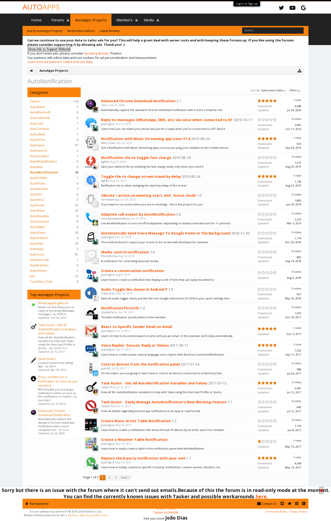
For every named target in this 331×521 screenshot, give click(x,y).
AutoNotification (44, 172)
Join (32, 276)
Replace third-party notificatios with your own (143, 458)
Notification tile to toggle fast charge (136, 157)
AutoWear (37, 210)
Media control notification (125, 251)
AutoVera (37, 199)
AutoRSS (36, 194)
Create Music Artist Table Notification (136, 420)
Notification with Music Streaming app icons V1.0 (145, 138)
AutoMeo (36, 167)
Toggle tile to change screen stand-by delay (141, 176)
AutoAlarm (37, 107)
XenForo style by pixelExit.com (88, 515)
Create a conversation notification (132, 270)
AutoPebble (38, 178)
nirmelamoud (110, 199)
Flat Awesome (39, 504)
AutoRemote (39, 189)
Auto (41, 7)
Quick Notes (47, 359)
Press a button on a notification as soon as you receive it (58, 381)
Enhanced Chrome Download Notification (54, 413)
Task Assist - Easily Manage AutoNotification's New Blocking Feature (164, 401)
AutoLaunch (38, 150)
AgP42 (105, 161)
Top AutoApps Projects (49, 294)
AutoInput (37, 145)
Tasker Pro (108, 387)
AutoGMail (37, 134)
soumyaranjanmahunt (115, 218)
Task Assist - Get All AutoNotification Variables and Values (57, 329)
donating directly (96, 53)
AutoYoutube (39, 221)
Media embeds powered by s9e (44, 515)
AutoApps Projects (91, 19)
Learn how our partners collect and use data (60, 62)
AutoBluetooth (40, 112)
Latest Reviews (109, 31)
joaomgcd (107, 124)
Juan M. (105, 368)
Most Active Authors (81, 31)
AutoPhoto (37, 183)
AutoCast (36, 123)
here (261, 496)
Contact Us (268, 504)
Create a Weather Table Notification (134, 439)
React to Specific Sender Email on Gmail (136, 326)
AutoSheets (38, 270)
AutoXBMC (37, 227)
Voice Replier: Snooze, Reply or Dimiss (135, 345)
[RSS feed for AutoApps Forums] (303, 503)
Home (36, 19)
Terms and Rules (276, 511)
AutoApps (37, 249)
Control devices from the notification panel (140, 364)
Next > (125, 477)
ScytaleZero (109, 312)
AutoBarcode (39, 259)
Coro (104, 105)
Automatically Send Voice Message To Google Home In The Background (165, 233)
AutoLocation (39, 156)
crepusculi (108, 293)
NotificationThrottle (120, 307)
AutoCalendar (40, 118)
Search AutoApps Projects (45, 31)
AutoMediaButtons (43, 161)
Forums (57, 19)
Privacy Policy (298, 511)
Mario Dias (108, 143)
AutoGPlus (37, 139)
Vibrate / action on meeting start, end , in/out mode (148, 195)
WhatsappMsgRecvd (53, 303)
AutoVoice (37, 205)
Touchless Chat (41, 281)
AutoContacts (39, 128)
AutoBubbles (39, 265)
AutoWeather (39, 216)
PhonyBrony (109, 256)
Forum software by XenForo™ (66, 511)
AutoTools (37, 254)
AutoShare (38, 232)
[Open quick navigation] (300, 70)
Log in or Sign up (247, 3)
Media (149, 19)
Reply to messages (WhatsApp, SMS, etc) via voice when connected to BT (167, 119)
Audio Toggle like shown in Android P (134, 289)
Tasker (35, 101)
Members (124, 19)
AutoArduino (39, 238)
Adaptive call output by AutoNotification (138, 214)
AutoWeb (36, 243)
